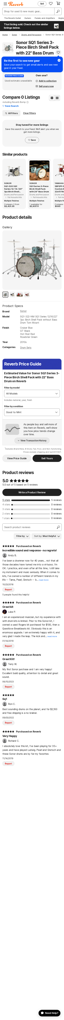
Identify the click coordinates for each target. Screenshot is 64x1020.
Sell (42, 3)
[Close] (59, 60)
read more (44, 580)
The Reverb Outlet (12, 18)
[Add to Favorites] (58, 52)
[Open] (57, 394)
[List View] (57, 98)
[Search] (57, 11)
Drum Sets (25, 347)
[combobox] (29, 393)
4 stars (6, 504)
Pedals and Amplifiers (45, 18)
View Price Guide (17, 458)
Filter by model (12, 387)
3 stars (6, 509)
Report (8, 589)
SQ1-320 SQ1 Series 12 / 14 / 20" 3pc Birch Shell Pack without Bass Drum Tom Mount (13, 189)
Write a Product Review (31, 492)
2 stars (6, 513)
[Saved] (51, 3)
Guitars (27, 18)
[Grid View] (52, 98)
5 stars (6, 500)
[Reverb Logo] (15, 4)
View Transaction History (34, 440)
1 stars (6, 518)
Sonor (23, 310)
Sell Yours (47, 458)
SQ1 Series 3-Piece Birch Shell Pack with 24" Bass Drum (39, 189)
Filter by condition (13, 406)
